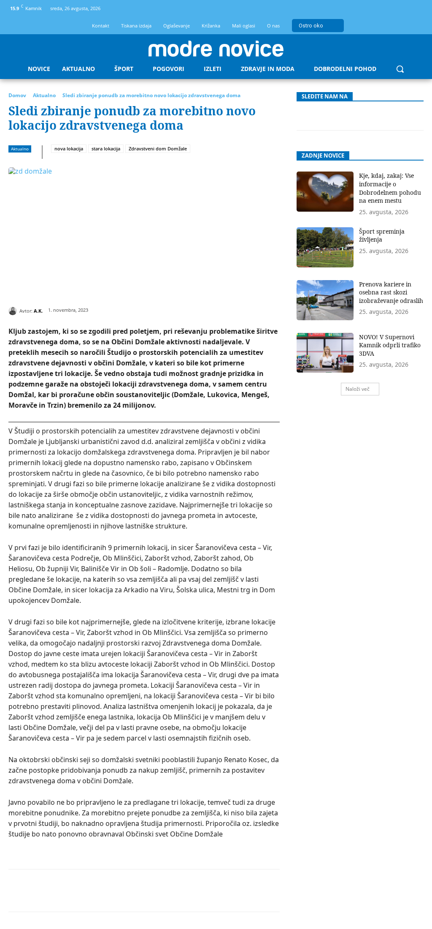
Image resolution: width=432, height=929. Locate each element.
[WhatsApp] (120, 890)
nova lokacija (68, 148)
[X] (81, 890)
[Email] (159, 890)
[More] (218, 890)
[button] (400, 69)
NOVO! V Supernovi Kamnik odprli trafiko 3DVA (390, 345)
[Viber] (197, 890)
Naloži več (358, 388)
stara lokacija (106, 148)
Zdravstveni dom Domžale (158, 148)
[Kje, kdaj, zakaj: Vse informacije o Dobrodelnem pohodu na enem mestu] (325, 192)
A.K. (38, 311)
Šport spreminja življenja (382, 235)
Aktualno (44, 95)
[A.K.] (13, 311)
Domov (17, 95)
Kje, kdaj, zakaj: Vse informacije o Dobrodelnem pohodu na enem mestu (390, 188)
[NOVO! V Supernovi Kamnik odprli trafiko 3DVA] (325, 353)
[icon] (415, 9)
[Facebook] (387, 9)
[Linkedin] (139, 890)
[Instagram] (400, 9)
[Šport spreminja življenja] (325, 247)
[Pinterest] (100, 890)
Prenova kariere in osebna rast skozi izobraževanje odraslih (391, 292)
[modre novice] (216, 48)
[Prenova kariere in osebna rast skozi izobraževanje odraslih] (325, 300)
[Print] (178, 890)
